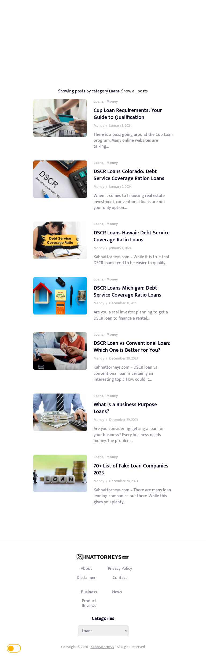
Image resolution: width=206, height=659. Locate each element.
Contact (120, 577)
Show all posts (134, 91)
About (86, 568)
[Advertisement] (103, 40)
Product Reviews (89, 603)
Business (89, 592)
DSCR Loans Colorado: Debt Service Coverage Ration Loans (129, 175)
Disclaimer (86, 577)
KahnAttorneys (102, 647)
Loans (98, 101)
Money (112, 101)
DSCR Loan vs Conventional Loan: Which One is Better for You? (132, 347)
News (117, 592)
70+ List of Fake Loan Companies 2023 (131, 469)
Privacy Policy (120, 568)
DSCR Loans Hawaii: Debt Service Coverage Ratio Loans (132, 236)
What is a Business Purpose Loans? (125, 408)
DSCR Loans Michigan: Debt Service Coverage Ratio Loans (127, 291)
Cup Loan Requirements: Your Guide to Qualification (128, 114)
